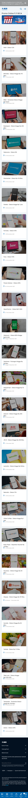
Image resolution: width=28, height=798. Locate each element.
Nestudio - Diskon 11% (10, 492)
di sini (7, 785)
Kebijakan (10, 770)
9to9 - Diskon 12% (9, 47)
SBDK (3, 770)
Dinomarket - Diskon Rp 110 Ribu (13, 178)
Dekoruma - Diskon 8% (10, 152)
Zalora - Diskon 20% (9, 728)
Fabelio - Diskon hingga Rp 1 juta (13, 204)
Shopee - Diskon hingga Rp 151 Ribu (14, 597)
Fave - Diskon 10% (9, 257)
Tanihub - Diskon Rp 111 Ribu (12, 649)
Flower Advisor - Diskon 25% (12, 283)
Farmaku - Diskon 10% (10, 230)
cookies (16, 4)
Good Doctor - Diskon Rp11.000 (13, 309)
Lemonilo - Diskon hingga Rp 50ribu (14, 466)
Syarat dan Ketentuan (20, 770)
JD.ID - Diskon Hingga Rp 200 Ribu (14, 440)
